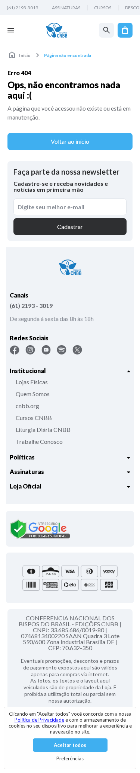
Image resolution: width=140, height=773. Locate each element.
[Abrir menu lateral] (10, 30)
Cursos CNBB (34, 417)
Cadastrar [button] (70, 226)
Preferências (70, 758)
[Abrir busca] (106, 30)
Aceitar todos (70, 745)
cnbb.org (27, 405)
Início (24, 55)
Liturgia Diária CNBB (43, 429)
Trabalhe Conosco (39, 441)
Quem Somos (33, 393)
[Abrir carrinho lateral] (125, 30)
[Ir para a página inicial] (56, 30)
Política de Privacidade (39, 720)
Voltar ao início (70, 141)
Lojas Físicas (32, 381)
